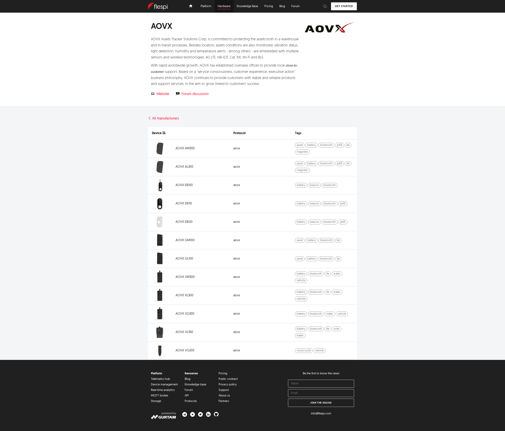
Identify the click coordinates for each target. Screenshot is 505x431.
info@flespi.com (321, 413)
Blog (187, 379)
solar (336, 328)
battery (311, 145)
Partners (224, 401)
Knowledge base (195, 384)
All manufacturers (165, 118)
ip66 (343, 203)
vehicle (301, 280)
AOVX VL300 (184, 295)
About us (224, 395)
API (187, 395)
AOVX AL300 (184, 166)
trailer (337, 273)
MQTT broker (159, 395)
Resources (191, 373)
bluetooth (326, 145)
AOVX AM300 (185, 148)
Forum (189, 390)
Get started (344, 6)
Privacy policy (228, 384)
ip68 (339, 145)
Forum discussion (195, 94)
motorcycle (304, 350)
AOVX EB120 (184, 222)
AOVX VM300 (185, 277)
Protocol (239, 133)
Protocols (191, 401)
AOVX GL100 (184, 258)
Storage (156, 401)
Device (157, 133)
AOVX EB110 (184, 203)
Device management (164, 384)
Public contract (228, 379)
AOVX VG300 (185, 313)
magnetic (302, 152)
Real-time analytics (163, 390)
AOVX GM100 (185, 240)
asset (300, 145)
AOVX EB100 (184, 185)
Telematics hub (160, 379)
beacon (314, 185)
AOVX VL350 (184, 332)
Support (224, 390)
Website (162, 94)
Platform (156, 373)
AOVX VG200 (185, 350)
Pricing (223, 373)
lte (348, 145)
